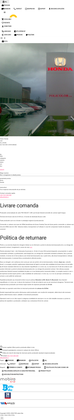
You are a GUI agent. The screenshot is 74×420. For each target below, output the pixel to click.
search (2, 169)
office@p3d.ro (4, 197)
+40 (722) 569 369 (5, 195)
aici (31, 247)
